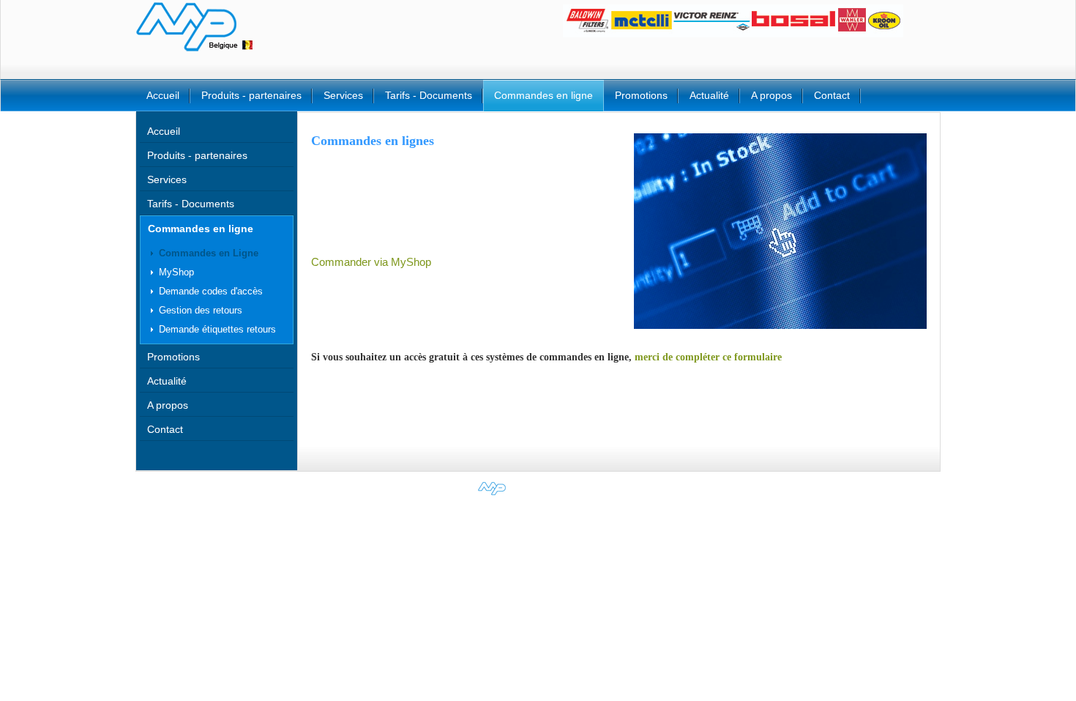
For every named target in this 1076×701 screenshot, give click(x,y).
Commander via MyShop (371, 262)
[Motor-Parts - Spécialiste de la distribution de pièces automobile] (538, 495)
